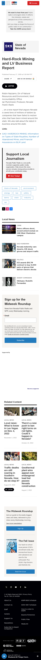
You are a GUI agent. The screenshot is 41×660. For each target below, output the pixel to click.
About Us (7, 600)
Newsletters (8, 623)
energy (7, 193)
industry (27, 198)
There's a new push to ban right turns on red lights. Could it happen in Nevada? (29, 431)
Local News (9, 420)
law (16, 193)
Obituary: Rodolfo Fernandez (25, 282)
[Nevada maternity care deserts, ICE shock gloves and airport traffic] (9, 247)
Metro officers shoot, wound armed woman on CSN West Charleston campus (27, 232)
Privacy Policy (27, 594)
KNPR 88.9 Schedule (28, 600)
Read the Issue (20, 572)
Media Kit (24, 624)
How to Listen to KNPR (27, 610)
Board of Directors (28, 615)
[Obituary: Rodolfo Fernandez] (9, 281)
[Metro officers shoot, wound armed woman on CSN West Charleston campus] (9, 229)
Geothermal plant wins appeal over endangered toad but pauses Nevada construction (28, 476)
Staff (6, 609)
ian (5, 202)
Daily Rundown (23, 244)
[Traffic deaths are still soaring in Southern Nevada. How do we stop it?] (12, 456)
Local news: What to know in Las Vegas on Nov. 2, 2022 (11, 428)
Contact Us (8, 605)
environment (28, 188)
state (16, 198)
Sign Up (20, 528)
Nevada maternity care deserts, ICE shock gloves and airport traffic (27, 249)
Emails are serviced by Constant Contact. (18, 334)
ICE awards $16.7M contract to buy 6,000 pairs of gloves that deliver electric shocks (26, 266)
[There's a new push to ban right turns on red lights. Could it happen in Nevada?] (29, 411)
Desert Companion (24, 278)
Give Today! (15, 176)
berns (6, 198)
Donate (34, 3)
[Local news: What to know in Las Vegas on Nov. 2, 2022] (12, 411)
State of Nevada (20, 46)
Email (7, 315)
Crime (19, 225)
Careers (7, 614)
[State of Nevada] (8, 46)
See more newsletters (14, 523)
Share (6, 79)
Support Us (8, 618)
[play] (4, 656)
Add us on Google (24, 79)
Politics (20, 260)
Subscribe (20, 340)
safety (26, 193)
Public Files (25, 619)
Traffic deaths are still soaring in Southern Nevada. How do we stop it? (11, 474)
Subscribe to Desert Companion (11, 628)
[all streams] (38, 656)
